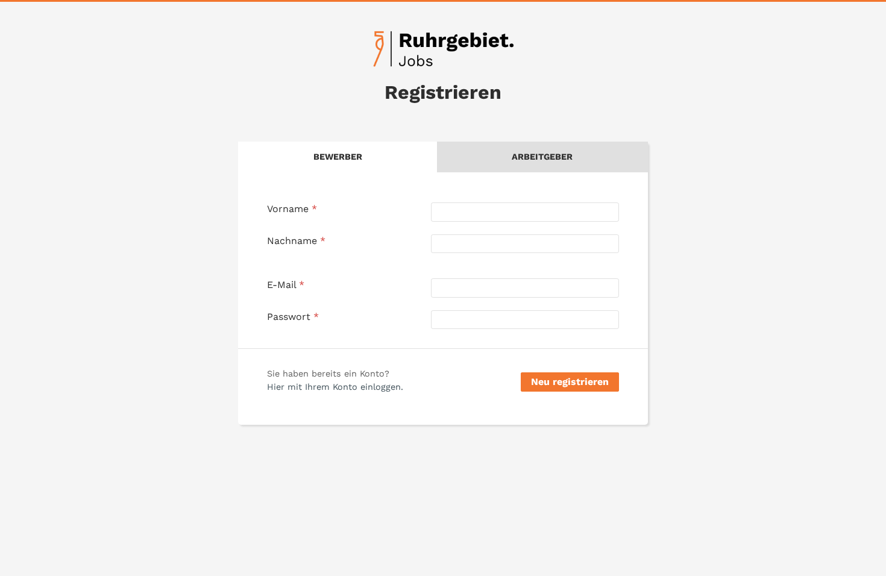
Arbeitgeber (542, 156)
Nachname (296, 240)
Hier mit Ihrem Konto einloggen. (335, 387)
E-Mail (285, 284)
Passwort (293, 316)
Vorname (292, 208)
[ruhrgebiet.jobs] (443, 49)
